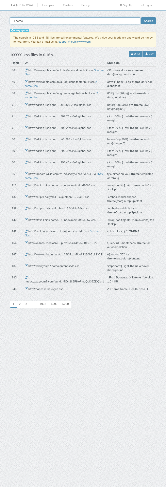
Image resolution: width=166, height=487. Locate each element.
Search (148, 20)
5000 (65, 303)
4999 (54, 303)
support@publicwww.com (75, 41)
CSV (151, 53)
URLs (136, 53)
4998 (43, 303)
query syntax (21, 30)
